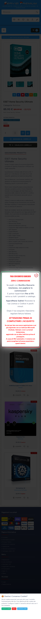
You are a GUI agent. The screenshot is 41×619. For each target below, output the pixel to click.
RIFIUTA (14, 608)
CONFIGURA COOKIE (22, 608)
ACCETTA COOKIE (6, 608)
